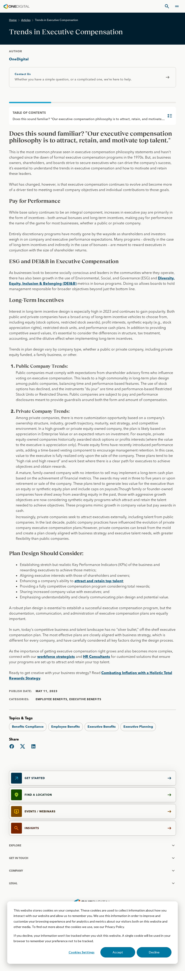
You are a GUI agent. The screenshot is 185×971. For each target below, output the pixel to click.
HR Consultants (96, 656)
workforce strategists (56, 656)
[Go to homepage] (17, 6)
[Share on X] (22, 746)
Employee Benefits (65, 727)
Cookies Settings (82, 952)
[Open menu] (176, 6)
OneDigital (19, 59)
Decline (154, 952)
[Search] (166, 6)
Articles (25, 20)
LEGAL (13, 883)
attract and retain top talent (98, 581)
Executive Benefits (102, 727)
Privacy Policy (114, 927)
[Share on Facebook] (11, 746)
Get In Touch (18, 858)
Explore (15, 845)
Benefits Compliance (28, 727)
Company (16, 870)
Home (13, 20)
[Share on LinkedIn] (33, 746)
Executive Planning (138, 727)
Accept (118, 952)
